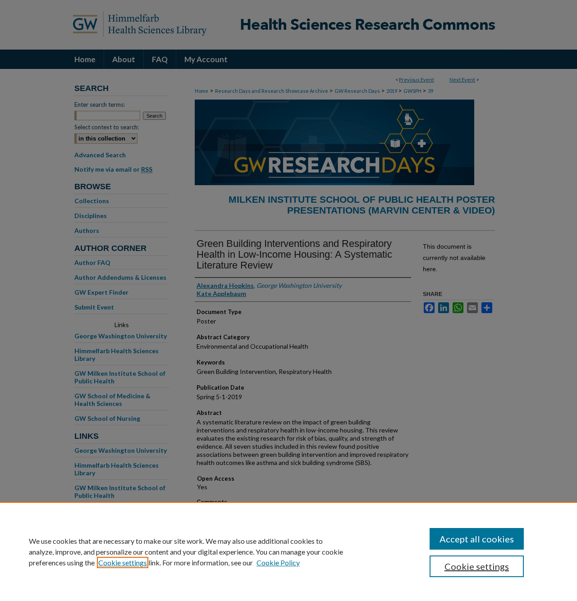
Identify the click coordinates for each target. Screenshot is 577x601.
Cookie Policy (278, 562)
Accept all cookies (477, 538)
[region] (288, 551)
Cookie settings (122, 562)
